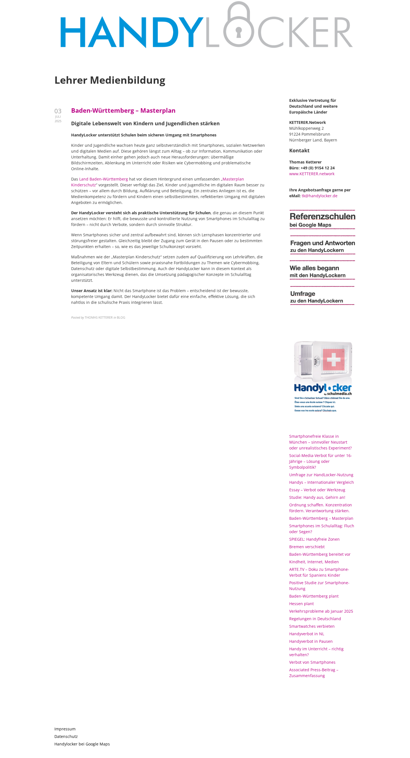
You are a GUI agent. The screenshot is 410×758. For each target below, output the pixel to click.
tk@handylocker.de (319, 195)
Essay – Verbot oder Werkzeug (317, 489)
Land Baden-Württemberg (103, 179)
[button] (398, 8)
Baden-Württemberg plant (314, 596)
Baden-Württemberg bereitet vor (320, 554)
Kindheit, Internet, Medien (314, 561)
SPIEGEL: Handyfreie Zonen (314, 539)
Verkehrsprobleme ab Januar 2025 (321, 611)
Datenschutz (66, 736)
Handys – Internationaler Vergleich (321, 482)
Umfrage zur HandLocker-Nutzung (321, 474)
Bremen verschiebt (307, 546)
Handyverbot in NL (306, 633)
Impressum (65, 728)
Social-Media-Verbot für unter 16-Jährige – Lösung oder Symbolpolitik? (320, 461)
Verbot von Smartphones (312, 662)
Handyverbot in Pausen (311, 641)
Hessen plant (301, 603)
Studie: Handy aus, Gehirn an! (317, 497)
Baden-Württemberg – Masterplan (123, 110)
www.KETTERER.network (311, 173)
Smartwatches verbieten (312, 626)
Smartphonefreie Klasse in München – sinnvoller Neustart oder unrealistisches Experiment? (320, 442)
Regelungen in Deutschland (315, 618)
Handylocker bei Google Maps (82, 744)
